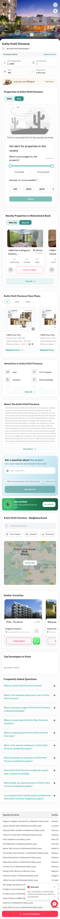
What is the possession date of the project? (23, 481)
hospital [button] (33, 534)
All (7, 302)
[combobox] (32, 526)
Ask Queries (30, 489)
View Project (19, 641)
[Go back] (4, 4)
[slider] (10, 166)
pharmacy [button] (49, 534)
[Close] (54, 887)
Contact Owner (29, 270)
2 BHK (16, 302)
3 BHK (27, 302)
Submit (30, 199)
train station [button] (15, 534)
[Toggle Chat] (54, 903)
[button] (21, 344)
